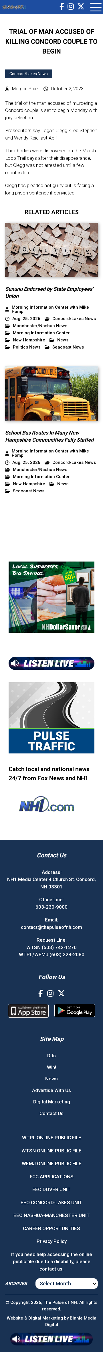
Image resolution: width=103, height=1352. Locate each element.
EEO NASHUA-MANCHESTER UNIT (51, 1215)
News (62, 340)
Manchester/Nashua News (40, 326)
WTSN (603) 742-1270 (51, 947)
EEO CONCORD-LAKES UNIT (51, 1202)
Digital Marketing (51, 1102)
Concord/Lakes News (28, 73)
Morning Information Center (41, 333)
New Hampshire (29, 340)
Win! (51, 1067)
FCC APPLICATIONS (52, 1176)
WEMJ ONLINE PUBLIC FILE (52, 1163)
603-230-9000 (51, 907)
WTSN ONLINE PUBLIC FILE (51, 1151)
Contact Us (51, 1113)
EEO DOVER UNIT (51, 1189)
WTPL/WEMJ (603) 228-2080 (51, 954)
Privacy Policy (52, 1241)
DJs (51, 1055)
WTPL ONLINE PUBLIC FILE (51, 1137)
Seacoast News (68, 347)
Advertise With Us (51, 1090)
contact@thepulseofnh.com (51, 927)
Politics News (26, 347)
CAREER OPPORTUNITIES (51, 1228)
